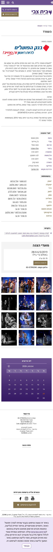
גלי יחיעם (11, 198)
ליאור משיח (13, 195)
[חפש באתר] (13, 2)
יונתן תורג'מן (11, 188)
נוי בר (17, 209)
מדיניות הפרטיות (38, 532)
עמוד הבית (48, 26)
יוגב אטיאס (22, 191)
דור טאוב (23, 184)
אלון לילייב (12, 191)
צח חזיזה (23, 195)
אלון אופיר (35, 148)
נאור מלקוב (13, 184)
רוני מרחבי (35, 169)
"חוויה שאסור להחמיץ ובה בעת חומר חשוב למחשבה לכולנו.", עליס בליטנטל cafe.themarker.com (26, 234)
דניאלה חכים (21, 198)
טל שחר (14, 205)
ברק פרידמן (22, 188)
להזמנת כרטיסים (40, 263)
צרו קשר (26, 413)
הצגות (39, 26)
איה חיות (23, 202)
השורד (47, 31)
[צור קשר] (8, 2)
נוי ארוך (23, 209)
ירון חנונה (23, 181)
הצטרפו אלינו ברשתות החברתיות (27, 492)
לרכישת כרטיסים (11, 14)
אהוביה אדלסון (20, 212)
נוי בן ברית (22, 205)
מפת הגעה (26, 445)
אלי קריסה (14, 181)
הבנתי (26, 546)
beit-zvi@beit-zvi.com (24, 423)
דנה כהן (15, 202)
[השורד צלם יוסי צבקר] (44, 285)
